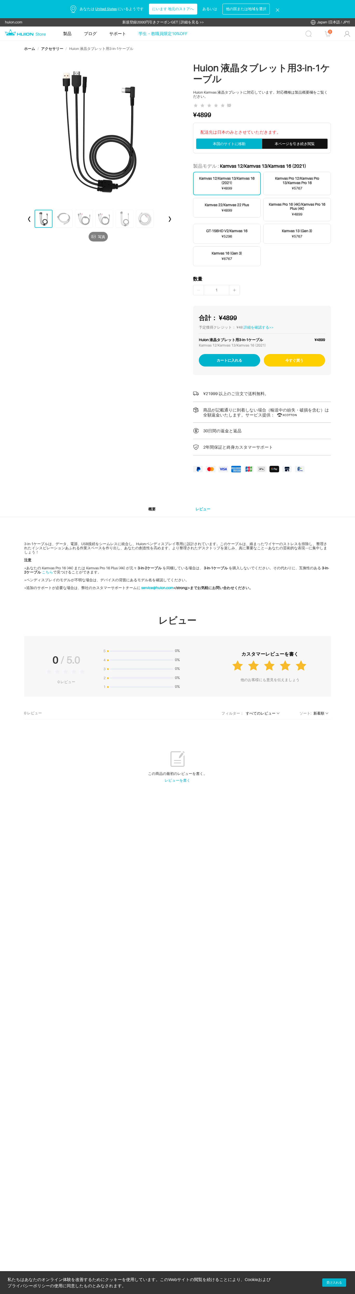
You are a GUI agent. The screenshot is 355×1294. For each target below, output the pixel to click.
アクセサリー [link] (52, 49)
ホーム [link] (29, 49)
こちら (47, 572)
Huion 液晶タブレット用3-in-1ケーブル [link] (101, 49)
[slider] (210, 105)
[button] (198, 290)
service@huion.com (157, 588)
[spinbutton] (216, 290)
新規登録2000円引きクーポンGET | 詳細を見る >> (163, 22)
